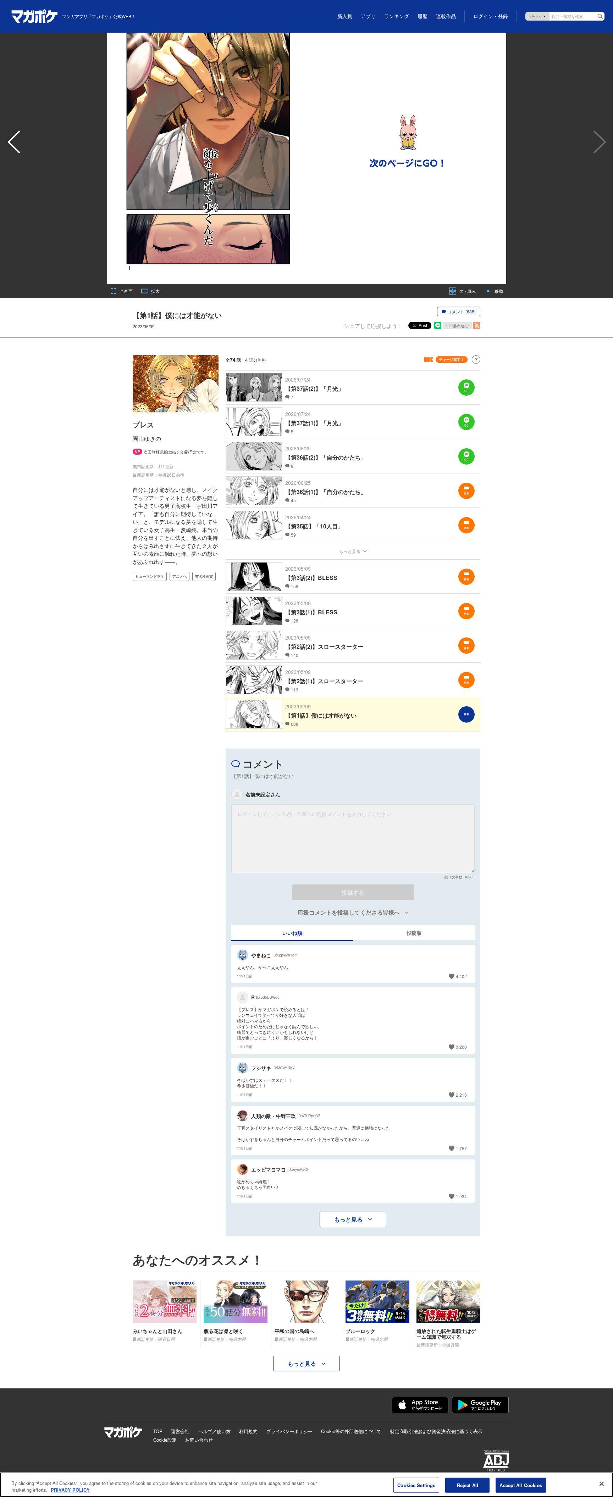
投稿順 (414, 932)
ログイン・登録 (490, 16)
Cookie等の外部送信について (351, 1431)
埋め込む (460, 325)
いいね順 (292, 932)
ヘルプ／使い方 (214, 1431)
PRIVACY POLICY (70, 1489)
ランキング (396, 16)
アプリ (368, 16)
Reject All (467, 1485)
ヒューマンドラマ (150, 576)
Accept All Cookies (520, 1485)
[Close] (601, 1484)
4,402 (461, 976)
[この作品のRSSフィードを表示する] (476, 325)
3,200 (461, 1046)
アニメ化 (179, 576)
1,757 (461, 1148)
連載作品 (446, 16)
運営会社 (180, 1431)
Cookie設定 (165, 1439)
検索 (600, 16)
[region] (306, 1485)
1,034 (461, 1196)
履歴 (422, 16)
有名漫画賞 (204, 576)
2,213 (461, 1094)
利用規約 (248, 1431)
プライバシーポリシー (289, 1431)
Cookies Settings (416, 1485)
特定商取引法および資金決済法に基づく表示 (436, 1431)
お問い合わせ (199, 1439)
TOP (157, 1431)
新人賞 (344, 16)
